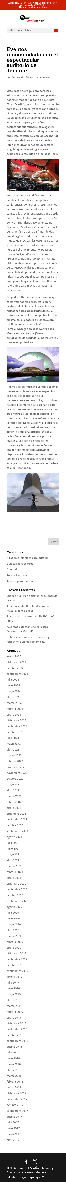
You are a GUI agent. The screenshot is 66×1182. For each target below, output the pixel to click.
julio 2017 (13, 1122)
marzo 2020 (14, 936)
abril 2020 (13, 930)
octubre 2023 (15, 732)
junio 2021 (13, 848)
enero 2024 (14, 714)
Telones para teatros (20, 581)
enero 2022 (14, 807)
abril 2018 (13, 1070)
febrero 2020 (15, 941)
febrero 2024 (15, 708)
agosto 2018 (14, 1046)
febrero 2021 (15, 872)
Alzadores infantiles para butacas (27, 557)
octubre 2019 (15, 965)
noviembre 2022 (17, 773)
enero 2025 (14, 656)
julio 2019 (13, 982)
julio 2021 (13, 842)
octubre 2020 (15, 895)
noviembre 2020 (17, 889)
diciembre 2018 (16, 1023)
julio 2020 (13, 912)
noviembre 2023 (17, 726)
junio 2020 (13, 918)
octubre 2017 (15, 1105)
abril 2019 (13, 1000)
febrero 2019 (15, 1011)
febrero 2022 (15, 802)
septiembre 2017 (17, 1110)
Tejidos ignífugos (17, 575)
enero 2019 (14, 1017)
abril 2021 (13, 860)
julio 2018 (13, 1052)
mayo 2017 (14, 1134)
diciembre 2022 (16, 767)
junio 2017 (13, 1128)
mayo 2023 (14, 743)
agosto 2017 (14, 1116)
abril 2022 (13, 790)
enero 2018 (14, 1087)
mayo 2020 (14, 924)
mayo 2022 (14, 784)
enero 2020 (14, 947)
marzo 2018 (14, 1075)
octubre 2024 (15, 668)
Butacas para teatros (38, 77)
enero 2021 (14, 877)
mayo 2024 (14, 691)
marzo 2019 (14, 1006)
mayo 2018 (14, 1064)
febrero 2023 (15, 761)
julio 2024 (13, 679)
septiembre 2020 (17, 901)
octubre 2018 (15, 1035)
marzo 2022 (14, 796)
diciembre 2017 (16, 1093)
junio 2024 (13, 685)
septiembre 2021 (17, 831)
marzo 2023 (14, 755)
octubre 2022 (15, 778)
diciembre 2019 (16, 953)
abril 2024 (13, 697)
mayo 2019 (14, 994)
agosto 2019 (14, 976)
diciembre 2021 (16, 813)
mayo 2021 (14, 854)
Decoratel (17, 77)
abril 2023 (13, 749)
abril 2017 (13, 1140)
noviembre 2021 (17, 819)
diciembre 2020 (16, 883)
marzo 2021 (14, 866)
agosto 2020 (14, 907)
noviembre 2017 (17, 1099)
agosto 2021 (14, 837)
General (12, 569)
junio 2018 (13, 1058)
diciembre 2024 (16, 662)
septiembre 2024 (17, 673)
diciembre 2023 (16, 720)
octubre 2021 (15, 825)
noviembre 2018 (17, 1029)
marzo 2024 (14, 703)
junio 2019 (13, 988)
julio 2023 (13, 738)
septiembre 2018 (17, 1041)
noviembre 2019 (17, 959)
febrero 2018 (15, 1081)
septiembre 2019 (17, 971)
